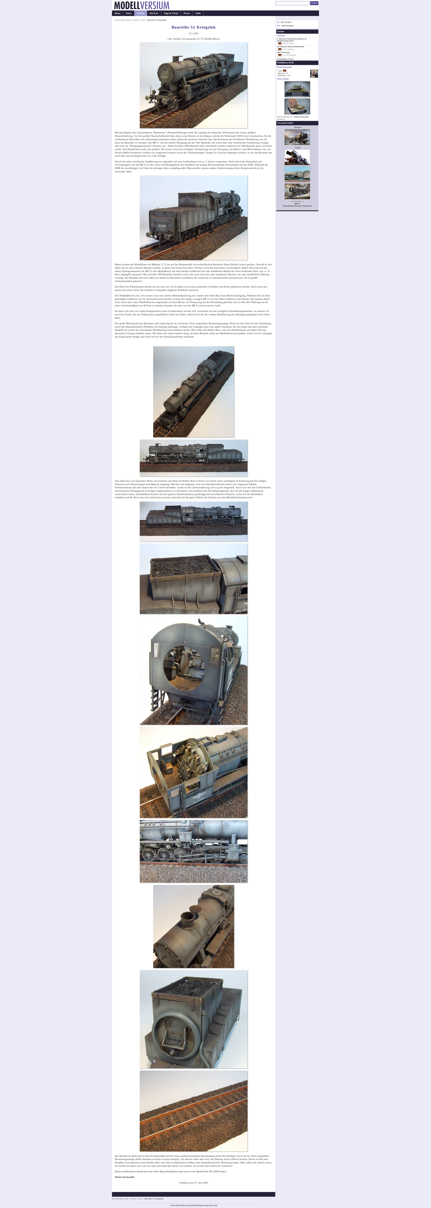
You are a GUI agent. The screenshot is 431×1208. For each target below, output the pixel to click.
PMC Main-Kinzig (283, 52)
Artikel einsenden (287, 26)
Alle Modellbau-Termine (285, 59)
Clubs (198, 13)
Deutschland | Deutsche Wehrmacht (297, 206)
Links (215, 1205)
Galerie (140, 13)
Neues (128, 13)
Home (117, 13)
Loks (143, 20)
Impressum (208, 1205)
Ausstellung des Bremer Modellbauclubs (290, 46)
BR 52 (297, 204)
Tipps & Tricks (171, 13)
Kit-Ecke (154, 13)
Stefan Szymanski (301, 117)
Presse (187, 13)
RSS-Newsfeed (286, 22)
